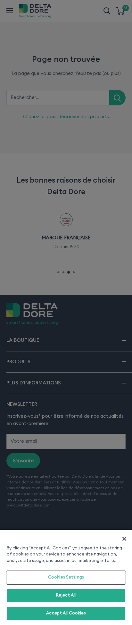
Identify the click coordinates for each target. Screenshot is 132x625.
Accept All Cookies (66, 613)
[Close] (124, 539)
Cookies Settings (66, 577)
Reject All (66, 595)
